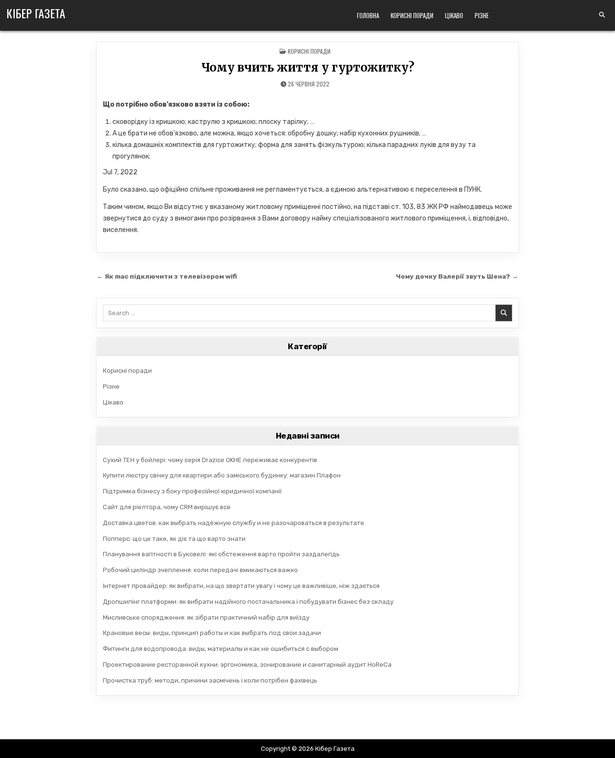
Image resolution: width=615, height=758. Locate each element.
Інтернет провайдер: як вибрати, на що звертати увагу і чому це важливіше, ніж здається (241, 585)
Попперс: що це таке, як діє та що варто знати (174, 538)
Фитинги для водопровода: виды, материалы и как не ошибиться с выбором (220, 648)
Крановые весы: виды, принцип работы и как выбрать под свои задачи (212, 632)
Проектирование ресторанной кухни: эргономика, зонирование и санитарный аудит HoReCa (247, 664)
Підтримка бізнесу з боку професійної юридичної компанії (192, 491)
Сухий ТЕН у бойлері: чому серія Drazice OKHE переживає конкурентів (210, 460)
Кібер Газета (35, 13)
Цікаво (454, 15)
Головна (368, 15)
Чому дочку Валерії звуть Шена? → (457, 276)
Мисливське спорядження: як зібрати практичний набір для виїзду (206, 617)
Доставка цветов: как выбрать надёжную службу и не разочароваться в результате (233, 522)
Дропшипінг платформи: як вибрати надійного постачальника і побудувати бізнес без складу (248, 601)
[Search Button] (602, 15)
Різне (482, 15)
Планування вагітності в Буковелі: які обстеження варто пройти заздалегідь (221, 554)
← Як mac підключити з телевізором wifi (167, 276)
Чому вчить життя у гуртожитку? (307, 67)
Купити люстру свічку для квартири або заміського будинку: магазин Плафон (222, 475)
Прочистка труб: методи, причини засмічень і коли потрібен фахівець (210, 680)
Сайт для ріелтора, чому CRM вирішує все (167, 507)
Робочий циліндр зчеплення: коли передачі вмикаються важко (200, 570)
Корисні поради (412, 15)
